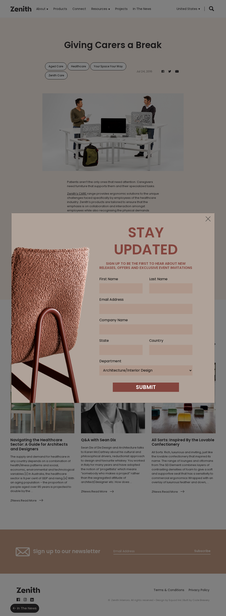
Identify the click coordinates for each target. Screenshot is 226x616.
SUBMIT (146, 387)
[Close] (208, 219)
